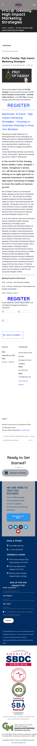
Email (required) (10, 587)
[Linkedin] (15, 527)
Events (11, 28)
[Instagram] (21, 527)
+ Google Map (25, 430)
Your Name (8, 596)
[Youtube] (18, 531)
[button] (34, 5)
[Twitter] (26, 527)
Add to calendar (13, 335)
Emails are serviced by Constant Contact (18, 643)
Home (4, 28)
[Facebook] (10, 527)
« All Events (6, 45)
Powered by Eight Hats (18, 743)
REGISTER (18, 105)
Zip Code (7, 604)
